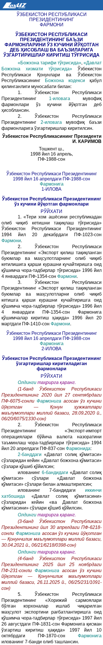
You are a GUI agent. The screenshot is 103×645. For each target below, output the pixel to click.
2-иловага (51, 122)
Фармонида (78, 448)
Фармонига (52, 184)
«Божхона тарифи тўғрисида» (49, 62)
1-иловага (59, 98)
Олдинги (27, 382)
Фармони (11, 240)
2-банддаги (29, 454)
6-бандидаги (55, 472)
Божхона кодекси (65, 80)
